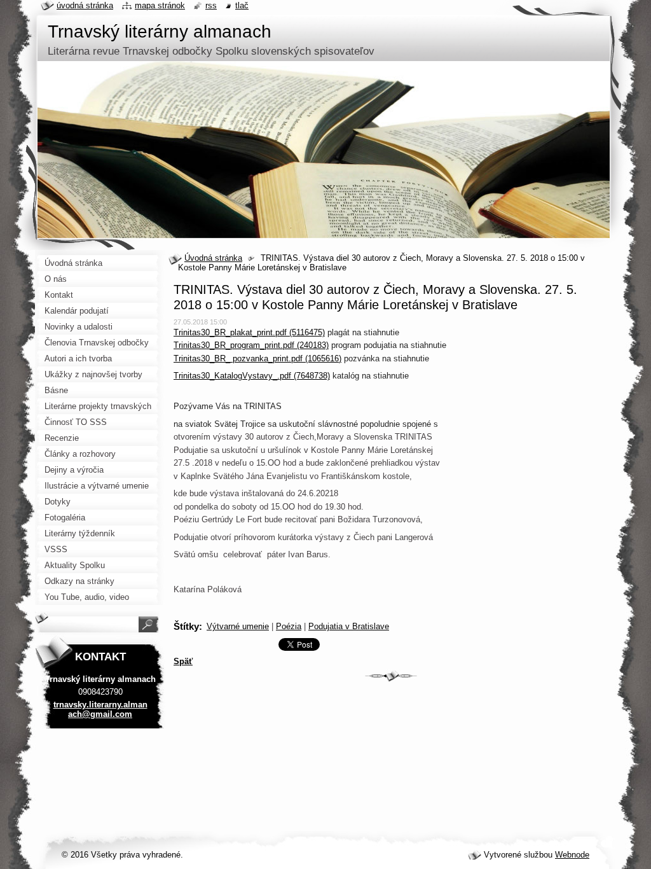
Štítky (186, 626)
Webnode (572, 854)
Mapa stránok (160, 5)
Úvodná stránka (213, 258)
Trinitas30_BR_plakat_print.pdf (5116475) (249, 332)
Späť (183, 661)
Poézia (288, 626)
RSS (211, 5)
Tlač (242, 5)
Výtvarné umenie (238, 626)
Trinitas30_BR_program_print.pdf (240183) (251, 345)
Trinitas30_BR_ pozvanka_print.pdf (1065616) (257, 358)
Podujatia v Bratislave (348, 626)
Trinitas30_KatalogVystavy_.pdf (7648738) (252, 375)
